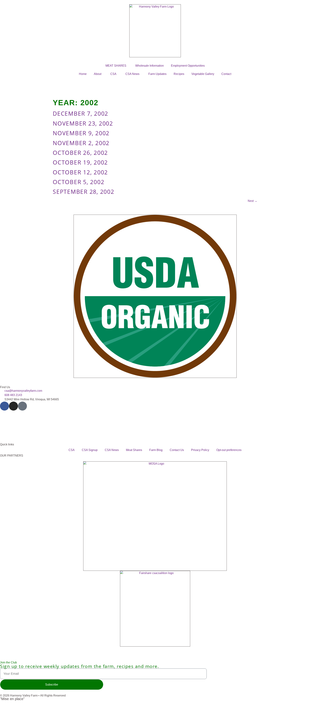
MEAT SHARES (115, 65)
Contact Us (177, 450)
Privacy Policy (200, 450)
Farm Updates (157, 73)
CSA (113, 73)
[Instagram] (13, 406)
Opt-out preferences (228, 450)
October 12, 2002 (80, 172)
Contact (226, 73)
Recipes (179, 73)
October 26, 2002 (80, 152)
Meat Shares (134, 450)
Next (252, 200)
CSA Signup (90, 450)
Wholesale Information (149, 65)
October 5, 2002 (78, 182)
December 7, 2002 (80, 113)
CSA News (132, 73)
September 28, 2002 (83, 191)
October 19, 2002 (80, 162)
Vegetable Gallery (202, 73)
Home (83, 73)
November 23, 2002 (83, 123)
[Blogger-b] (22, 406)
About (97, 73)
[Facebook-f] (4, 406)
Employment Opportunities (188, 65)
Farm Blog (156, 450)
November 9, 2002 (81, 133)
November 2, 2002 (81, 143)
